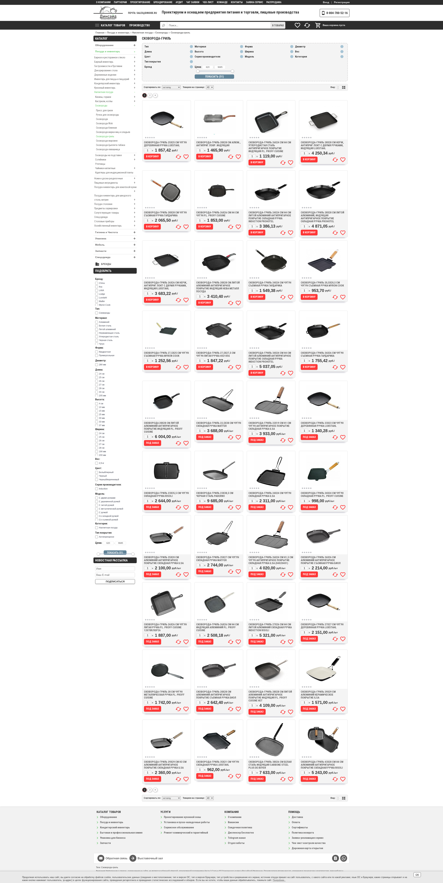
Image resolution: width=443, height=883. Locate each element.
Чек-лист (208, 2)
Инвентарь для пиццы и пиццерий (114, 79)
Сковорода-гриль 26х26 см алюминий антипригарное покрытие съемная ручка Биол (321, 560)
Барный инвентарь (114, 62)
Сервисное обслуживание (179, 827)
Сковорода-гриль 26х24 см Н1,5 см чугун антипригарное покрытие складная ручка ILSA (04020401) (270, 560)
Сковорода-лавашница (108, 149)
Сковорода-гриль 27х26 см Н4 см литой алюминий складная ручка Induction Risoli (270, 627)
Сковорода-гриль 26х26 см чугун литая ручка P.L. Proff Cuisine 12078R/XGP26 (165, 627)
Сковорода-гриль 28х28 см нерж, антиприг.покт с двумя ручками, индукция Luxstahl (322, 145)
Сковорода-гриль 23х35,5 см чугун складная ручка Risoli (166, 495)
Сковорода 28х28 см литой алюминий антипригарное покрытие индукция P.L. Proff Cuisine (163, 427)
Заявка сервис (254, 2)
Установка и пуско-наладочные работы (187, 822)
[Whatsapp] (343, 858)
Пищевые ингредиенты (114, 182)
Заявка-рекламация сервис (308, 837)
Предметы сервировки (114, 208)
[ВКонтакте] (335, 858)
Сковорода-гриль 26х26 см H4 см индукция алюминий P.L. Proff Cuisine (217, 627)
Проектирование (140, 2)
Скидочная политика (240, 827)
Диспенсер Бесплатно (241, 832)
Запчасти (115, 251)
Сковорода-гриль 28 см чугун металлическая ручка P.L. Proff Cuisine (164, 694)
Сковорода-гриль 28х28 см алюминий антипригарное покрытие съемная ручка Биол (216, 694)
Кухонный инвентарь (114, 87)
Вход (326, 2)
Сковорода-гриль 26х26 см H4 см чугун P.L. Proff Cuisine (217, 214)
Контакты (237, 2)
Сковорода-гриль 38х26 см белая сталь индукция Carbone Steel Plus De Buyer (270, 764)
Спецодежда (114, 217)
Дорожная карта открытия (307, 848)
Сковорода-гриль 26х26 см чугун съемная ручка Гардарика (322, 354)
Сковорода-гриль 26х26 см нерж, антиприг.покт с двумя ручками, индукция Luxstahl (165, 285)
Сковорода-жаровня (106, 140)
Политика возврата (303, 832)
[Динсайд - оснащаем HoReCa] (108, 13)
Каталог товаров (113, 25)
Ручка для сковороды (107, 114)
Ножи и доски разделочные (114, 178)
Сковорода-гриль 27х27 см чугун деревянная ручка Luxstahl (322, 626)
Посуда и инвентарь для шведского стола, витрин (114, 197)
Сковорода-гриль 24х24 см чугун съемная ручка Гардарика (269, 284)
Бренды (106, 264)
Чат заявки (192, 2)
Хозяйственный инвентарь (114, 225)
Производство (139, 25)
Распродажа (273, 2)
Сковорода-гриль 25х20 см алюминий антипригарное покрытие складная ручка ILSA (164, 560)
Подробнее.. (279, 880)
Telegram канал (237, 837)
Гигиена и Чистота (115, 232)
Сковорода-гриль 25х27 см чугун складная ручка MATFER (217, 559)
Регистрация (342, 2)
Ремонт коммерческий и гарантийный (186, 832)
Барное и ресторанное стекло (114, 57)
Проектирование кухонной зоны (182, 817)
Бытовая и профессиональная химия (121, 832)
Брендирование (162, 2)
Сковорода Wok (104, 123)
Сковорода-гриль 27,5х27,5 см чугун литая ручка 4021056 (215, 354)
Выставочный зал (150, 858)
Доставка (297, 817)
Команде (222, 2)
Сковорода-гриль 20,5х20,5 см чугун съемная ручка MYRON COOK (322, 284)
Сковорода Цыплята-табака (110, 145)
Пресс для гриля (104, 110)
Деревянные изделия (114, 74)
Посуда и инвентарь (115, 51)
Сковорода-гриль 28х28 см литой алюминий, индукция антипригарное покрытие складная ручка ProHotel (322, 217)
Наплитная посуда (114, 92)
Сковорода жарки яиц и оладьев (113, 132)
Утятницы (100, 164)
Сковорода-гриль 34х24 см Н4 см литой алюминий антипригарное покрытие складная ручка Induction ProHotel (269, 357)
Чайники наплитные (115, 168)
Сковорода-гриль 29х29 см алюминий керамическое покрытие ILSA (318, 694)
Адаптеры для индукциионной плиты (114, 172)
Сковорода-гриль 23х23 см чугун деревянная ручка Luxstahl (322, 424)
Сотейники (115, 159)
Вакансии (233, 822)
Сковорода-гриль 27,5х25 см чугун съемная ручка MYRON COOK (166, 354)
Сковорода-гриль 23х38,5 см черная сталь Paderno (214, 495)
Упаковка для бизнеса (112, 837)
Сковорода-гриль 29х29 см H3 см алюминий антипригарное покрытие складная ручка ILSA (165, 764)
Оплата (296, 822)
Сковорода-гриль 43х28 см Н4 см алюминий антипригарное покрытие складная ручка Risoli (322, 764)
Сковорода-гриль (105, 136)
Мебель (115, 245)
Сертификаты (300, 827)
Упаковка (115, 238)
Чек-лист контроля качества (309, 843)
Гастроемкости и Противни (114, 66)
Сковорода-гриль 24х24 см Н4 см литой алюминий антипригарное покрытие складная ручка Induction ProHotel (269, 217)
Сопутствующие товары (114, 212)
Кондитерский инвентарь (114, 83)
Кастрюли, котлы (115, 101)
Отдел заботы (236, 843)
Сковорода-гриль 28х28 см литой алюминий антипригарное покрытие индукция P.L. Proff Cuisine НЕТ (270, 696)
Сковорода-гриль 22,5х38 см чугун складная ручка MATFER (218, 424)
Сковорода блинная (106, 127)
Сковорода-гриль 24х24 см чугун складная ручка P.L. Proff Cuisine (322, 495)
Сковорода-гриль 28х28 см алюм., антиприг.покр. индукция (218, 144)
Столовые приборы (114, 221)
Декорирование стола (114, 70)
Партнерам (120, 2)
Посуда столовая (114, 204)
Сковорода (102, 119)
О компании (103, 2)
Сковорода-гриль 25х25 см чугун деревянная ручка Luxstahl (165, 144)
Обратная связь (117, 858)
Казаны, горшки (115, 97)
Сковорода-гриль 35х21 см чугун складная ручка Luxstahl (217, 763)
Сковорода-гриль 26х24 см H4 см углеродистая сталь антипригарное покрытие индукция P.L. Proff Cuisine (269, 147)
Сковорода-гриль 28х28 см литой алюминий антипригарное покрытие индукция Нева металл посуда (218, 287)
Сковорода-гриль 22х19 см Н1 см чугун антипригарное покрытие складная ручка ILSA (269, 425)
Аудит (179, 2)
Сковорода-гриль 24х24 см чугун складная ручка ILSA (269, 495)
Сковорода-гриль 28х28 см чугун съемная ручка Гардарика (165, 214)
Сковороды (115, 105)
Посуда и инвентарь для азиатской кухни (115, 189)
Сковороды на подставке (115, 155)
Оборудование (115, 45)
